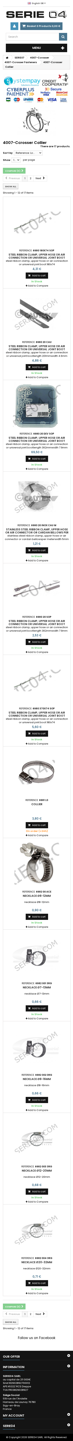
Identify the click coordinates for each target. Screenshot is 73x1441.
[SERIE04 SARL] (36, 14)
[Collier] (37, 772)
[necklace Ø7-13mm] (37, 955)
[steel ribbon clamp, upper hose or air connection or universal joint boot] (37, 222)
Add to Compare (38, 285)
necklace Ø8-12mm (37, 896)
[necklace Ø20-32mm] (37, 1230)
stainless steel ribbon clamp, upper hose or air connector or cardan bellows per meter (37, 532)
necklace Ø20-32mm (36, 1262)
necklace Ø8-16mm (37, 1079)
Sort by (8, 153)
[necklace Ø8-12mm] (37, 864)
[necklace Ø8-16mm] (37, 1047)
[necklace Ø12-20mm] (37, 1138)
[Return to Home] (7, 57)
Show (6, 160)
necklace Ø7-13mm (37, 987)
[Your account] (14, 26)
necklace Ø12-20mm (37, 1171)
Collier (36, 804)
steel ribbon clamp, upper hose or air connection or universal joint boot (37, 256)
